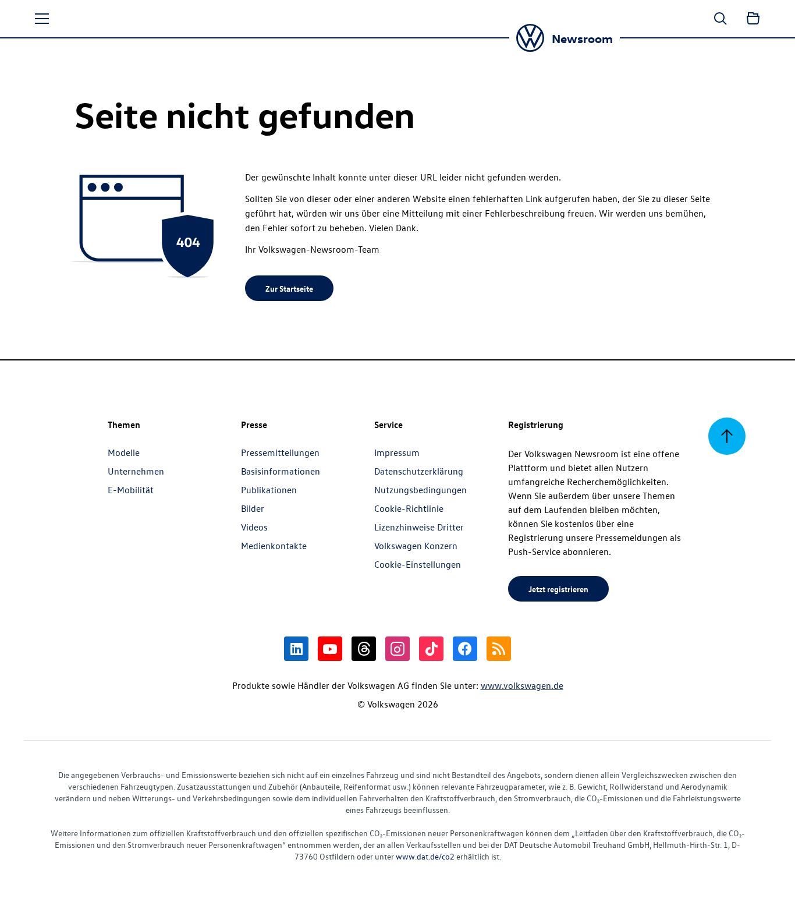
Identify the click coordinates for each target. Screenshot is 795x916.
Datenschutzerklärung (418, 471)
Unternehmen (136, 471)
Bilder (252, 508)
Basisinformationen (280, 471)
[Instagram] (397, 648)
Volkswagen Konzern (415, 545)
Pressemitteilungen (280, 452)
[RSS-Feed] (499, 648)
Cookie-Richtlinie (408, 508)
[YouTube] (330, 648)
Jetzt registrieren (558, 588)
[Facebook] (465, 648)
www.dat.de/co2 (425, 856)
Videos (254, 527)
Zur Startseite (289, 288)
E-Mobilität (131, 490)
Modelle (124, 452)
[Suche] (720, 18)
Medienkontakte (274, 545)
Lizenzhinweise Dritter (419, 527)
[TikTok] (431, 648)
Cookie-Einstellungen (417, 564)
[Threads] (364, 648)
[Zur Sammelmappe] (753, 18)
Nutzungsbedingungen (420, 490)
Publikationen (269, 490)
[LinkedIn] (296, 648)
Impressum (397, 452)
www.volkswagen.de (522, 685)
